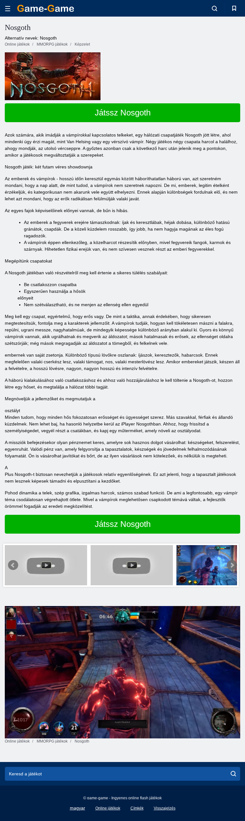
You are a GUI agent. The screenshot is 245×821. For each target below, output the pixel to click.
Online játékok (107, 808)
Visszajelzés (164, 808)
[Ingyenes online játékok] (45, 8)
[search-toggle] (214, 8)
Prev (13, 565)
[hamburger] (8, 8)
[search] (233, 774)
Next (232, 565)
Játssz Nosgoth (123, 112)
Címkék (137, 808)
